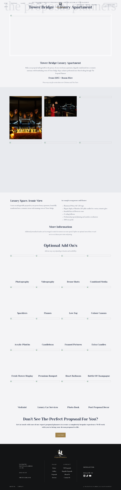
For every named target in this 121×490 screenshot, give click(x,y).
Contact (20, 486)
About (6, 6)
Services (31, 3)
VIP (46, 3)
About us (12, 486)
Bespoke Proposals (67, 471)
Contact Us (67, 477)
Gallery (22, 3)
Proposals (14, 3)
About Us (67, 474)
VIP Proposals (67, 468)
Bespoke (39, 3)
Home (5, 3)
